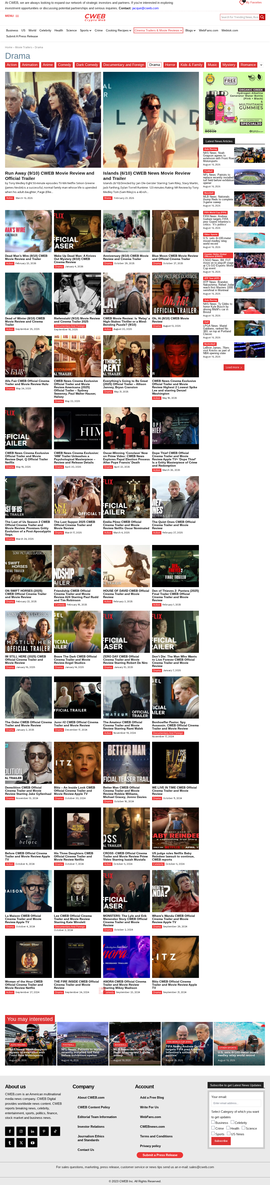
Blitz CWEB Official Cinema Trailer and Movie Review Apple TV (174, 985)
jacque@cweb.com (145, 8)
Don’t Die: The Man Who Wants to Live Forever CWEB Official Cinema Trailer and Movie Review (174, 661)
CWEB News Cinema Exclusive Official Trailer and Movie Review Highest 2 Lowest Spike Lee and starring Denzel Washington (174, 387)
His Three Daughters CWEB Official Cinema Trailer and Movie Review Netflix (73, 856)
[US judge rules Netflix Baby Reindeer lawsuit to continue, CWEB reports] (175, 828)
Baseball (208, 193)
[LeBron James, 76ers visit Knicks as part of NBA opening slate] (249, 350)
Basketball (209, 344)
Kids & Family (191, 65)
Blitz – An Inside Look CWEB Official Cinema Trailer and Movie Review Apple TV (74, 790)
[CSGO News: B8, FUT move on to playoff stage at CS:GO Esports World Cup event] (249, 260)
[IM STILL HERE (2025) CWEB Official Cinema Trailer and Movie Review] (28, 632)
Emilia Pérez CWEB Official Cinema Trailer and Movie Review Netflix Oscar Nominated (126, 525)
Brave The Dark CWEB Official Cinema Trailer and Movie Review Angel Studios (75, 659)
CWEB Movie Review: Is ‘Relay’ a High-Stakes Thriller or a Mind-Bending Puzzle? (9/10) (126, 321)
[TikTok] (55, 1131)
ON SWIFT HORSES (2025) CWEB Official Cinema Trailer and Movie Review (25, 594)
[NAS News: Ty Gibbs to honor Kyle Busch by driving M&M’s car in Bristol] (249, 306)
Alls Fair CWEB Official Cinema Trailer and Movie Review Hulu (27, 382)
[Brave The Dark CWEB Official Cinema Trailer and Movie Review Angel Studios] (77, 632)
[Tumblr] (9, 1142)
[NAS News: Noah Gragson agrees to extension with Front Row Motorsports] (249, 155)
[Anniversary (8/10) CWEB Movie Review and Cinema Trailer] (126, 231)
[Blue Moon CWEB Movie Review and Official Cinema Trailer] (175, 231)
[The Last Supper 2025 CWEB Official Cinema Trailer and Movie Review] (77, 497)
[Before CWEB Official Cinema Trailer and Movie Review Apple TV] (28, 828)
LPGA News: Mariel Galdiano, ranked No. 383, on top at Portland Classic (217, 330)
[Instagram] (21, 1131)
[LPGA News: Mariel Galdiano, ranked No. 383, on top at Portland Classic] (249, 328)
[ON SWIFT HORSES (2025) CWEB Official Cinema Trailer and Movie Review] (28, 566)
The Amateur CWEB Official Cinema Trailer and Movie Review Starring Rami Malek (123, 725)
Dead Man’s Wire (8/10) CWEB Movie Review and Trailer (26, 257)
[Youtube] (32, 1142)
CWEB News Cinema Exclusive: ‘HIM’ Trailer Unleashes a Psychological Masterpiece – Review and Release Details (76, 457)
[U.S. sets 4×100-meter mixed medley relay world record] (249, 240)
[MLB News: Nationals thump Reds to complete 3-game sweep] (249, 199)
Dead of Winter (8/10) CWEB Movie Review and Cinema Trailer (25, 321)
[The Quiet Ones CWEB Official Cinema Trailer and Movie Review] (175, 497)
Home (8, 47)
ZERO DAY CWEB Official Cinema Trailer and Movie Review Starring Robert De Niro (125, 659)
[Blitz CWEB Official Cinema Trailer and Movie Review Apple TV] (175, 957)
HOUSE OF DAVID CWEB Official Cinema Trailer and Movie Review (126, 594)
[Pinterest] (44, 1131)
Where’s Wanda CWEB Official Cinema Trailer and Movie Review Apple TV (173, 919)
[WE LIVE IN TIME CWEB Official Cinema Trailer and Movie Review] (175, 763)
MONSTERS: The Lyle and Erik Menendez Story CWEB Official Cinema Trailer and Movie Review (125, 920)
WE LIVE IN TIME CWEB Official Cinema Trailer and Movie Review (174, 790)
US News (237, 1134)
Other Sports (210, 234)
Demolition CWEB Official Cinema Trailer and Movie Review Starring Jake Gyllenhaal (28, 790)
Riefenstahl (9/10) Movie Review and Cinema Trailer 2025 (77, 320)
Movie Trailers (23, 47)
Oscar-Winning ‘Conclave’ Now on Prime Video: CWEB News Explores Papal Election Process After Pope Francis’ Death (126, 457)
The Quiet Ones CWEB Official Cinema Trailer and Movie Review (174, 525)
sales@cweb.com (201, 1167)
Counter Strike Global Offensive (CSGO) (215, 255)
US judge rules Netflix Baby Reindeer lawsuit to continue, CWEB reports (173, 856)
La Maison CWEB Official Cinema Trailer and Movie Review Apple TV (23, 919)
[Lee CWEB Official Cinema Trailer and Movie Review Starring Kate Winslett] (77, 891)
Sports (219, 1134)
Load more (232, 367)
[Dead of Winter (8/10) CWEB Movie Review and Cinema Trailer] (28, 294)
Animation (30, 65)
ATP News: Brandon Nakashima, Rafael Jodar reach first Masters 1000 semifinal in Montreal (218, 286)
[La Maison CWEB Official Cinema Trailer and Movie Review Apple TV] (28, 891)
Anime (48, 65)
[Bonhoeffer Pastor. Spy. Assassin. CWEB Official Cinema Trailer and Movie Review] (175, 697)
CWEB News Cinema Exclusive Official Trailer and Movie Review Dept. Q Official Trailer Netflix (27, 457)
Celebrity (158, 864)
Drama (154, 65)
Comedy (64, 65)
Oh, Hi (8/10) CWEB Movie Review (170, 320)
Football (208, 171)
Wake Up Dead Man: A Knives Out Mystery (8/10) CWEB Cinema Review (75, 259)
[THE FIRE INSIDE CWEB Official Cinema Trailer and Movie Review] (77, 957)
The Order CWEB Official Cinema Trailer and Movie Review (28, 723)
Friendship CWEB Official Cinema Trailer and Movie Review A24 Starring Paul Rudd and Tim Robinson (76, 595)
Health (234, 1128)
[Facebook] (9, 1131)
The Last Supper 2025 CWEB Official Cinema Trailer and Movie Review (74, 525)
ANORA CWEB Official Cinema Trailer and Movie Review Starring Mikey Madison (124, 985)
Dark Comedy (87, 65)
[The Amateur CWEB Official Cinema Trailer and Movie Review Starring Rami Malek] (126, 697)
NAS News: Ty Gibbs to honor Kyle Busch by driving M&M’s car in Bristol (217, 308)
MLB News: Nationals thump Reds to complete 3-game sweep (218, 199)
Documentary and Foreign (123, 65)
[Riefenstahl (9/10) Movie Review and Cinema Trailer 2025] (77, 294)
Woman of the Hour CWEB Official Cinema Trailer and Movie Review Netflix (24, 985)
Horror (170, 65)
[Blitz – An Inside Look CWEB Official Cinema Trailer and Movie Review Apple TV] (77, 763)
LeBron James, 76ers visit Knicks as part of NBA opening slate (216, 350)
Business (221, 1123)
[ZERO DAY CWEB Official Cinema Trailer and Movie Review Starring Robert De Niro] (126, 632)
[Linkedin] (32, 1131)
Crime (219, 1128)
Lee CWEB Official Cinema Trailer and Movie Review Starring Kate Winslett (73, 919)
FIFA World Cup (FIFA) (215, 212)
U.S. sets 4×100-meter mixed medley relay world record (217, 241)
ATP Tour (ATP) (211, 278)
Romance (248, 65)
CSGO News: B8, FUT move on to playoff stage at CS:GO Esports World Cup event (218, 264)
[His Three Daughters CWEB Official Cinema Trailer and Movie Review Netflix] (77, 828)
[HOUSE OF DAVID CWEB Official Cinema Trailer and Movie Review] (126, 566)
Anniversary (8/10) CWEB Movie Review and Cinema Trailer (125, 257)
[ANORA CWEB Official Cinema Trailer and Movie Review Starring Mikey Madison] (126, 957)
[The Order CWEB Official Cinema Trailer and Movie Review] (28, 697)
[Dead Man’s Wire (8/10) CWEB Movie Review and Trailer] (28, 231)
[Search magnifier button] (262, 17)
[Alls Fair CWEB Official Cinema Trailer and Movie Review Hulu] (28, 356)
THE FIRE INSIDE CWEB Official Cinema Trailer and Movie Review (76, 985)
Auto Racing (210, 149)
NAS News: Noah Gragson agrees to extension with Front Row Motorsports (218, 157)
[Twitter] (21, 1142)
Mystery (229, 65)
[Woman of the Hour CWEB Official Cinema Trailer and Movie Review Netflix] (28, 957)
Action (12, 65)
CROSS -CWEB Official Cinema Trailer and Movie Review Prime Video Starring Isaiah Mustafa (125, 856)
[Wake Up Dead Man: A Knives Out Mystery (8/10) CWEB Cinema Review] (77, 231)
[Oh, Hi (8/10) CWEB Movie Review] (175, 294)
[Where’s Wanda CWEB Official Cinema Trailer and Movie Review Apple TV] (175, 891)
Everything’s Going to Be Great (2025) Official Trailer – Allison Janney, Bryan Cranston (125, 384)
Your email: (219, 1097)
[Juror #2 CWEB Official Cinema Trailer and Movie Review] (77, 697)
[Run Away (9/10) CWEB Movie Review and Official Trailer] (53, 120)
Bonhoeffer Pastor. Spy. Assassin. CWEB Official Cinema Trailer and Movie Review (175, 725)
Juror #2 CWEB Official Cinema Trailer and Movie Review (76, 723)
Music (212, 65)
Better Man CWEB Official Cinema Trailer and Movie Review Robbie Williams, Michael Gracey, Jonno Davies (125, 792)
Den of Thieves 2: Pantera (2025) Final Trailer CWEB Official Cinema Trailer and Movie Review (175, 595)
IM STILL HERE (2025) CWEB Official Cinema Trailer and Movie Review (25, 659)
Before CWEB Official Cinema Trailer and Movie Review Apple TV (27, 856)
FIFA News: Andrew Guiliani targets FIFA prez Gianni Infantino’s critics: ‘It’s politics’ (217, 220)
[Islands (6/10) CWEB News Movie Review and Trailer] (151, 120)
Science (251, 1128)
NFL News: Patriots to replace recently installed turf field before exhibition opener (218, 179)
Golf (206, 322)
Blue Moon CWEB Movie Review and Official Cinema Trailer (175, 257)
